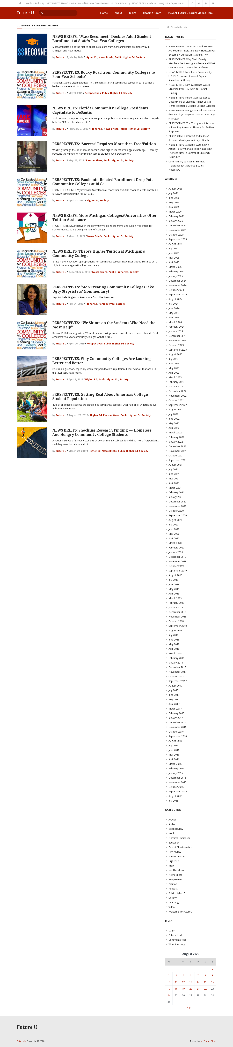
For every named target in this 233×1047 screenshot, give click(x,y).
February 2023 (176, 381)
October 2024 (176, 289)
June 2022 (174, 418)
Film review (175, 851)
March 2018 (175, 653)
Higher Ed (91, 57)
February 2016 (176, 768)
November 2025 (177, 230)
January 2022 (176, 441)
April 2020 (174, 538)
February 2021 (176, 492)
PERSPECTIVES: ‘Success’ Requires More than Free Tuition (104, 144)
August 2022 (175, 409)
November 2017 (177, 671)
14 (198, 982)
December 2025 (177, 225)
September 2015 (178, 791)
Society (140, 57)
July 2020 (173, 524)
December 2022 (177, 391)
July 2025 (173, 248)
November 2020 (177, 506)
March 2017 (175, 708)
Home (104, 12)
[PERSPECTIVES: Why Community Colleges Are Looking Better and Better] (32, 371)
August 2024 (175, 299)
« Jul (189, 1007)
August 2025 (175, 243)
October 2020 (176, 510)
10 (169, 982)
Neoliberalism (176, 870)
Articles (173, 819)
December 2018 (177, 612)
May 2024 (174, 312)
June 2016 (174, 750)
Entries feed (175, 935)
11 (176, 982)
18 (176, 988)
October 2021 (176, 455)
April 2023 (174, 372)
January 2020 (176, 552)
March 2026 (175, 211)
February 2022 (176, 437)
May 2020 (174, 533)
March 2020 (175, 543)
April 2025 (174, 262)
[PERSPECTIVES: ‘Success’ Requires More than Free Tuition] (32, 156)
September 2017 (178, 681)
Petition (173, 884)
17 (169, 988)
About (118, 12)
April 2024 (174, 317)
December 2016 (177, 722)
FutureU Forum (177, 856)
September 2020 (178, 515)
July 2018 (173, 635)
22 (205, 988)
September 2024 (178, 294)
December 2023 (177, 335)
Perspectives (93, 93)
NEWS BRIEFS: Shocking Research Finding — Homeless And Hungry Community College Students (102, 432)
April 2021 (174, 483)
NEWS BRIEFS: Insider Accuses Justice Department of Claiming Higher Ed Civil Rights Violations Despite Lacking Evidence (192, 101)
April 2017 (174, 704)
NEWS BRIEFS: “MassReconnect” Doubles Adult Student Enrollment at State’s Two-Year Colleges (101, 38)
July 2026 (173, 193)
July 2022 (173, 414)
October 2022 (176, 400)
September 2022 (178, 404)
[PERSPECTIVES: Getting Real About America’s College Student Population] (32, 406)
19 (183, 988)
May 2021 (174, 478)
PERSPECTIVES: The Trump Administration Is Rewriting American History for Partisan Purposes (192, 127)
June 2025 (174, 253)
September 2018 (178, 625)
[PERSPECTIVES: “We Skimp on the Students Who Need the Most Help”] (32, 335)
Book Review (176, 828)
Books (172, 833)
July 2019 (173, 579)
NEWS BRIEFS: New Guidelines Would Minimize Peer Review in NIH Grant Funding (70, 3)
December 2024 (177, 280)
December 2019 (177, 556)
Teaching (174, 902)
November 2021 (177, 451)
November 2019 (177, 561)
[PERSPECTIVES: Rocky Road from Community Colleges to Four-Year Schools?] (32, 84)
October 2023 (176, 345)
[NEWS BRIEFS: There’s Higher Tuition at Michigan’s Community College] (32, 263)
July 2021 (173, 469)
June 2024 (174, 308)
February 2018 (176, 658)
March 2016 (175, 763)
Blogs (132, 12)
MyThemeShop (208, 1041)
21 (198, 988)
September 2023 (178, 349)
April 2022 (174, 428)
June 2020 (174, 529)
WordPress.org (177, 944)
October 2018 (176, 621)
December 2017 (177, 667)
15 (205, 982)
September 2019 (178, 570)
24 (169, 995)
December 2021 (177, 446)
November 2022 (177, 395)
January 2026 (176, 220)
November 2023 (177, 340)
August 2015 (175, 796)
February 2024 (176, 326)
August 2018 (175, 630)
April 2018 (174, 648)
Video (172, 907)
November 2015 (177, 782)
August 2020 (175, 520)
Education (174, 842)
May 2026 (174, 202)
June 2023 (174, 363)
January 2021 (176, 497)
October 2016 (176, 731)
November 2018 (177, 616)
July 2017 (173, 690)
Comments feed (177, 939)
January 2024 (176, 331)
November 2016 (177, 727)
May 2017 (174, 699)
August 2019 (175, 575)
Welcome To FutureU (180, 911)
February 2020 (176, 547)
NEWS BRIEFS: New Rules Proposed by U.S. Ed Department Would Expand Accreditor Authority (190, 76)
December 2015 (177, 777)
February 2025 (176, 271)
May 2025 (174, 257)
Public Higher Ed (125, 57)
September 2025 (178, 239)
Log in (172, 930)
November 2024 (177, 285)
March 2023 (175, 377)
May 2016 (174, 754)
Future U (25, 13)
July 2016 (173, 745)
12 (183, 982)
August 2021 (175, 464)
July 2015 (173, 800)
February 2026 (176, 216)
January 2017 (176, 717)
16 (212, 982)
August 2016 (175, 740)
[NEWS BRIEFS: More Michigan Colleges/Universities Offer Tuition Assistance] (32, 228)
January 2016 (176, 773)
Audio (172, 824)
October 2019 (176, 566)
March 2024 (175, 322)
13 (190, 982)
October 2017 (176, 676)
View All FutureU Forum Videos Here (190, 12)
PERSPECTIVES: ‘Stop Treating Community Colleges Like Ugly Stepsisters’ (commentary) (103, 289)
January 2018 (176, 662)
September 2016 (178, 736)
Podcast (173, 888)
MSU (171, 865)
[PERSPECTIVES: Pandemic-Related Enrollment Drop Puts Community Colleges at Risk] (32, 192)
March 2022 (175, 432)
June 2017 (174, 694)
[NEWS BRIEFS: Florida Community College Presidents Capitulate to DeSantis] (32, 120)
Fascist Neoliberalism (180, 847)
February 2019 (176, 602)
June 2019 (174, 584)
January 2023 (176, 386)
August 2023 (175, 354)
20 (190, 988)
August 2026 (175, 188)
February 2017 (176, 713)
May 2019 (174, 589)
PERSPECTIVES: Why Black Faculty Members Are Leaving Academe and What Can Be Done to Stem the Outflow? (192, 63)
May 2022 (174, 423)
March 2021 (175, 487)
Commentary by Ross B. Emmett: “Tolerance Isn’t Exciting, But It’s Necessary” (187, 165)
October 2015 (176, 786)
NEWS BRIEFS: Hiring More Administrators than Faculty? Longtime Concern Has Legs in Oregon (192, 114)
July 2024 (173, 303)
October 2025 (176, 234)
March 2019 (175, 598)
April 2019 (174, 593)
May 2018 (174, 644)
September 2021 (178, 460)
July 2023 (173, 358)
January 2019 (176, 607)
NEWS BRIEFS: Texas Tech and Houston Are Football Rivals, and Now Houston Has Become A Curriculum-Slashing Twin (192, 50)
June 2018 (174, 639)
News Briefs (106, 57)
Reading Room (152, 12)
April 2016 (174, 759)
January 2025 (176, 276)
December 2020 (177, 501)
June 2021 (174, 474)
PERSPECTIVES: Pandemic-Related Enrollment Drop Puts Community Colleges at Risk (102, 182)
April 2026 (174, 207)
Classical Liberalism (179, 838)
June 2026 (174, 197)
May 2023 (174, 368)
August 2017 (175, 685)
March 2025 (175, 266)
